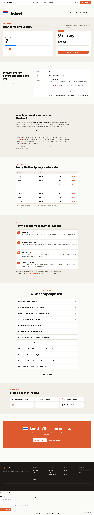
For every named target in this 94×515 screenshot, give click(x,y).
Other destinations (54, 440)
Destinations (36, 2)
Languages (36, 477)
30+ (22, 48)
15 (17, 48)
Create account (52, 474)
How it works (44, 2)
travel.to (5, 7)
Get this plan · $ (72, 52)
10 (13, 48)
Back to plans (39, 440)
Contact (66, 477)
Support (51, 2)
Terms (65, 470)
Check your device (34, 273)
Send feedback (5, 509)
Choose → (74, 176)
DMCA (65, 474)
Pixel (32, 275)
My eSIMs (50, 470)
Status (34, 479)
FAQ (34, 474)
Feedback (89, 512)
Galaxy (28, 275)
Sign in (76, 2)
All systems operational (9, 475)
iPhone (24, 275)
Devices (35, 472)
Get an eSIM (85, 2)
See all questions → (47, 374)
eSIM (12, 7)
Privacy (65, 472)
